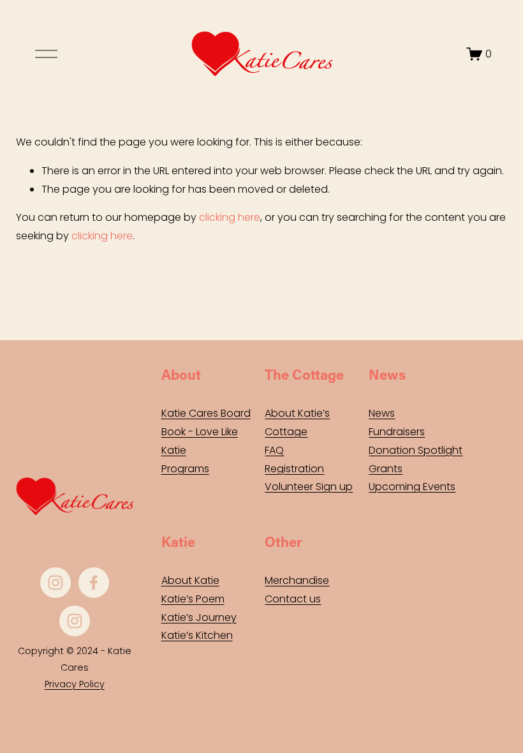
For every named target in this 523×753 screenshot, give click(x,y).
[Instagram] (55, 582)
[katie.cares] (74, 621)
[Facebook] (93, 582)
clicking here (229, 217)
